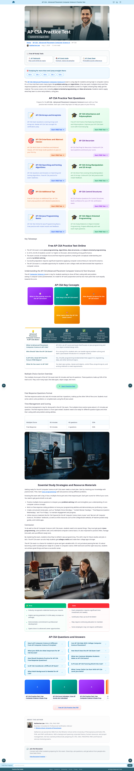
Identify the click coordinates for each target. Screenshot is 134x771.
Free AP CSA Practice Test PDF (67, 707)
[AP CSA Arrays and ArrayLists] (45, 119)
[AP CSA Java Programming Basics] (45, 221)
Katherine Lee (34, 45)
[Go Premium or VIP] (113, 2)
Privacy (75, 769)
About (51, 769)
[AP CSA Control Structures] (88, 196)
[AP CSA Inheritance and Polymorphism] (88, 119)
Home (29, 43)
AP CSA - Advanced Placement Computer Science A (51, 43)
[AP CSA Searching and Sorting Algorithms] (45, 170)
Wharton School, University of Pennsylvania (48, 728)
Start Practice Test (68, 386)
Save (130, 765)
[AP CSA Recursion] (88, 145)
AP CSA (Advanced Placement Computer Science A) (46, 82)
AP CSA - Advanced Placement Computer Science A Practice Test (63, 2)
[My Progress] (117, 2)
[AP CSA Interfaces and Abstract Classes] (45, 145)
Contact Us (57, 769)
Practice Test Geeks (17, 769)
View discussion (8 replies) (37, 756)
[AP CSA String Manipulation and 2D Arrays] (88, 170)
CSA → (30, 74)
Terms (80, 769)
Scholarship (64, 769)
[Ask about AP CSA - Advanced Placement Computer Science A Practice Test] (4, 760)
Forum (70, 769)
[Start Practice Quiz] (130, 385)
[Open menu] (120, 2)
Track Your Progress (7, 765)
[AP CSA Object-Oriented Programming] (88, 221)
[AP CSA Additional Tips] (45, 196)
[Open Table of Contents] (4, 385)
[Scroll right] (107, 690)
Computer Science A (37, 274)
